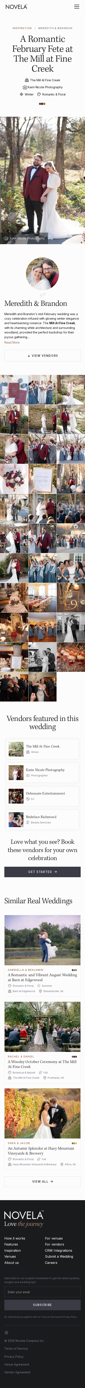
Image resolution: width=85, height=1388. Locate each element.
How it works (14, 1238)
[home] (16, 6)
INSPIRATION (22, 28)
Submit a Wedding (59, 1256)
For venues (54, 1238)
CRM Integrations (58, 1250)
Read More (12, 342)
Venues (10, 1256)
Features (11, 1244)
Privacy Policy (14, 1356)
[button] (76, 7)
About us (11, 1263)
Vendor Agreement (17, 1372)
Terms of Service (16, 1348)
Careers (51, 1263)
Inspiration (12, 1250)
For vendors (54, 1244)
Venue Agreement (16, 1364)
